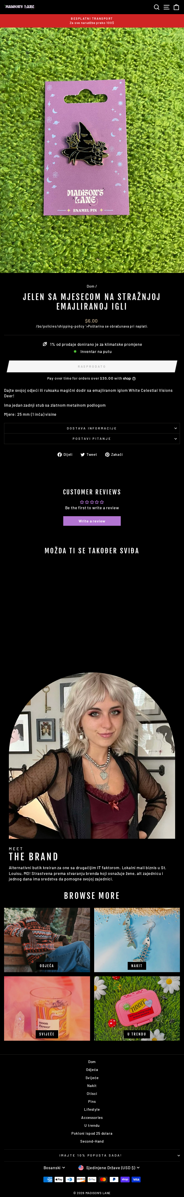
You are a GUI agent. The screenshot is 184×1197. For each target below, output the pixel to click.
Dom (90, 286)
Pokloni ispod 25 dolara (91, 1133)
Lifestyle (92, 1109)
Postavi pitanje (92, 438)
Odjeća (92, 1069)
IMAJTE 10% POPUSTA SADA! (90, 1155)
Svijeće (92, 1078)
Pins (92, 1101)
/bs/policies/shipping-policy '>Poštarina (70, 326)
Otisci (92, 1093)
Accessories (92, 1117)
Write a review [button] (92, 521)
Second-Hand (92, 1141)
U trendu (92, 1125)
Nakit (92, 1085)
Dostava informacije (92, 428)
